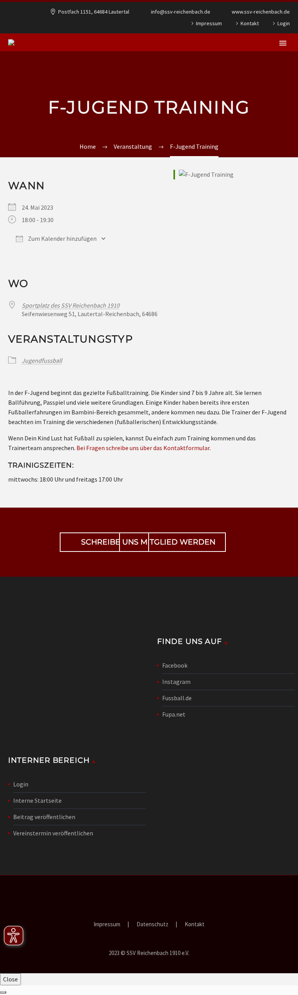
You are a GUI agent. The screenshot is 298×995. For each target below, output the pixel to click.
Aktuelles (109, 66)
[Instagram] (158, 23)
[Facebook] (146, 23)
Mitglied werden (172, 542)
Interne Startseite (37, 800)
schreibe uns (104, 542)
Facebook (174, 665)
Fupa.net (173, 714)
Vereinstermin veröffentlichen (53, 833)
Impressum (209, 23)
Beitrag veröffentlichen (44, 817)
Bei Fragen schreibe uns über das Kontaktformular (143, 448)
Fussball (192, 66)
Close (10, 979)
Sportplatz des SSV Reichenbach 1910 (71, 305)
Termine (151, 66)
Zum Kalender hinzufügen (62, 238)
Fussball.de (177, 698)
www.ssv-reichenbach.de (261, 11)
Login (283, 23)
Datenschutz (152, 924)
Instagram (176, 681)
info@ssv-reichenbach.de (180, 11)
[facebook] (195, 543)
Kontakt (250, 23)
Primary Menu (283, 43)
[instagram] (222, 543)
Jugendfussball (247, 66)
